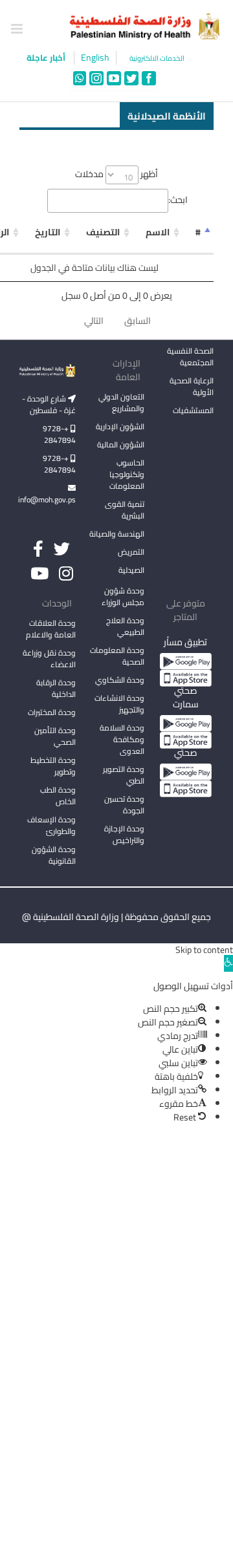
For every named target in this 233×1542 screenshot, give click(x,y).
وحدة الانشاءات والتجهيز (119, 704)
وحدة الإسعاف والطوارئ (51, 825)
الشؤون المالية (120, 444)
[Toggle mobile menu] (18, 29)
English (95, 58)
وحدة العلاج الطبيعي (125, 626)
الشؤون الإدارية (120, 426)
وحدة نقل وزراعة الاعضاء (49, 658)
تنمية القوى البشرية (124, 510)
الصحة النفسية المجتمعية (190, 357)
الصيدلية (131, 569)
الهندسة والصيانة (116, 533)
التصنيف (103, 232)
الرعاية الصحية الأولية (192, 386)
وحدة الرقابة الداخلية (56, 688)
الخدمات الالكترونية (156, 58)
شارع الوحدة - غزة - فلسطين (49, 404)
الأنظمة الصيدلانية (167, 115)
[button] (228, 963)
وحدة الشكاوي (119, 679)
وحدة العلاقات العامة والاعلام (51, 629)
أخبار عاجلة (47, 57)
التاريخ (47, 232)
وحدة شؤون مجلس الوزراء (123, 597)
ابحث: (178, 199)
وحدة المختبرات (52, 712)
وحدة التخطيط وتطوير (53, 766)
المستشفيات (193, 410)
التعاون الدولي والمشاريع (121, 402)
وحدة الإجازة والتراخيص (124, 834)
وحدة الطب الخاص (58, 795)
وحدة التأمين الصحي (55, 736)
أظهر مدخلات (116, 174)
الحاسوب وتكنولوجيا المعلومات (126, 474)
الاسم (158, 232)
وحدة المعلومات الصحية (117, 656)
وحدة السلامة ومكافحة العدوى (122, 739)
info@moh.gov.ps (47, 499)
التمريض (131, 551)
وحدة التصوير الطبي (123, 775)
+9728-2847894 (59, 434)
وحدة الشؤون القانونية (54, 855)
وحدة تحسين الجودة (124, 804)
